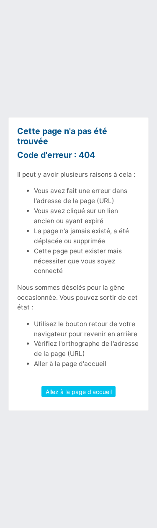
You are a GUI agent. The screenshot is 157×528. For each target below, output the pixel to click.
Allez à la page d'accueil (79, 391)
